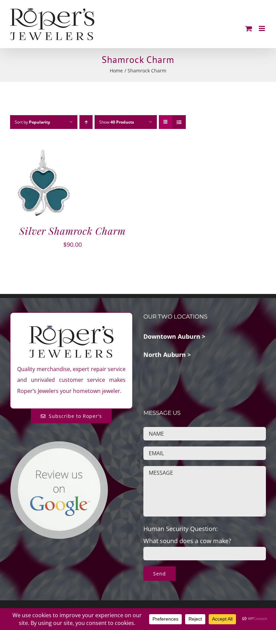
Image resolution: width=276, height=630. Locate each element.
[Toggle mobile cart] (248, 28)
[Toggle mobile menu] (262, 28)
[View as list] (178, 122)
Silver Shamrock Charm (72, 230)
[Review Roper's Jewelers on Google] (59, 446)
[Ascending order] (86, 122)
